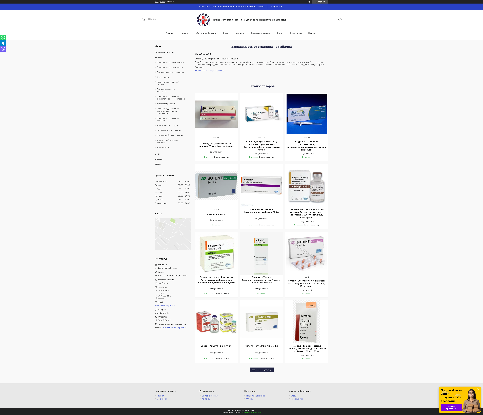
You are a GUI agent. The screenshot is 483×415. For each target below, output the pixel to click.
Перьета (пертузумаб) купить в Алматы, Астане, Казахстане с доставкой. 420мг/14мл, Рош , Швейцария (307, 213)
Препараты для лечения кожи (170, 62)
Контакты (239, 33)
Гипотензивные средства (168, 125)
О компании (162, 399)
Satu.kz (253, 410)
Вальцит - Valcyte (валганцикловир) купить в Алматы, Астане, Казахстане (261, 280)
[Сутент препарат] (216, 185)
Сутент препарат (216, 214)
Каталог (185, 33)
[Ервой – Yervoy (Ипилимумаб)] (216, 321)
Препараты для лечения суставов (168, 119)
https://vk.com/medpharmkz (174, 327)
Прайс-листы (297, 399)
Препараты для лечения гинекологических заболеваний (171, 97)
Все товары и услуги (261, 370)
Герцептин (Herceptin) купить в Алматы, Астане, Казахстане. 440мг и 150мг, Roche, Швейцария (216, 280)
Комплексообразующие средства (167, 141)
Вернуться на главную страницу (209, 70)
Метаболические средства (169, 130)
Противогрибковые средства (170, 135)
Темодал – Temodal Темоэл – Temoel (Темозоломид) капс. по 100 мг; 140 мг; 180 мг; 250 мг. (306, 349)
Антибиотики (163, 147)
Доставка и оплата (260, 33)
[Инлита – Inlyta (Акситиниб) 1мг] (261, 321)
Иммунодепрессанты (166, 104)
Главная (170, 33)
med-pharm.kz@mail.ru (165, 306)
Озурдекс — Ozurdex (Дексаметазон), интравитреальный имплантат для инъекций (306, 145)
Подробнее (276, 7)
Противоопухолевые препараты (166, 90)
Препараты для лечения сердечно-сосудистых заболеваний (168, 111)
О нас (225, 33)
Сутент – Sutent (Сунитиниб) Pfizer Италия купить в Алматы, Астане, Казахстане (306, 283)
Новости (312, 33)
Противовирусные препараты (170, 72)
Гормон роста (163, 77)
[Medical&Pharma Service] (203, 19)
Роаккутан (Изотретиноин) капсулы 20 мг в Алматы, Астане (216, 144)
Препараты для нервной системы (168, 83)
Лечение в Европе (206, 33)
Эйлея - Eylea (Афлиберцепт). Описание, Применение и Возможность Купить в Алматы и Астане (261, 145)
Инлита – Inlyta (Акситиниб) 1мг (261, 346)
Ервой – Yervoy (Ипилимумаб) (216, 346)
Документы (296, 33)
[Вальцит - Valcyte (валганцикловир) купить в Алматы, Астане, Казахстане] (261, 253)
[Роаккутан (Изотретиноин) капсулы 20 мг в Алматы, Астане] (216, 114)
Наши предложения (255, 396)
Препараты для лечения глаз (170, 67)
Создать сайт (160, 2)
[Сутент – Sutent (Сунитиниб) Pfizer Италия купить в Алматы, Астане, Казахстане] (306, 253)
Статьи (279, 33)
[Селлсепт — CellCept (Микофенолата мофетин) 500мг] (261, 185)
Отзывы (159, 159)
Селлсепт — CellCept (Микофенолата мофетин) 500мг (261, 210)
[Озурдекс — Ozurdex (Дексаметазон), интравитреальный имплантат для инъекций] (306, 114)
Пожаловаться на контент (251, 412)
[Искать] (143, 19)
